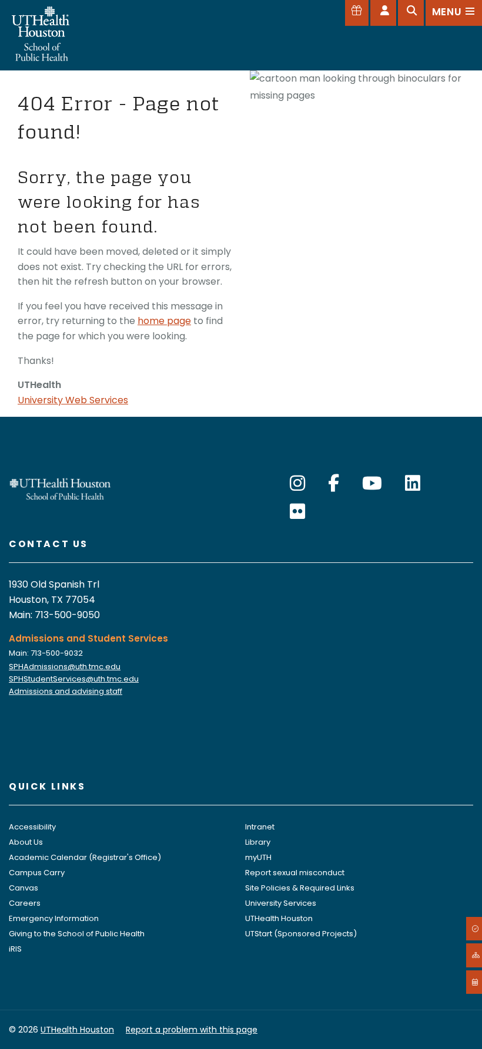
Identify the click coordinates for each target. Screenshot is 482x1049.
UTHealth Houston (279, 918)
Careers (25, 903)
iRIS (15, 948)
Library (257, 842)
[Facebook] (333, 483)
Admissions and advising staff (65, 691)
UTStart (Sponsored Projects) (301, 933)
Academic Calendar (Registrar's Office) (85, 857)
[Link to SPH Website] (60, 488)
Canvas (23, 887)
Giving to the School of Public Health (77, 933)
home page (164, 321)
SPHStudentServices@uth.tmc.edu (74, 678)
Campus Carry (37, 872)
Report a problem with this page (191, 1029)
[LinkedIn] (412, 483)
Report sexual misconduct (294, 872)
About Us (26, 842)
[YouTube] (372, 483)
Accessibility (32, 826)
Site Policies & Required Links (299, 887)
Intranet (260, 826)
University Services (280, 903)
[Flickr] (297, 511)
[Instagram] (297, 483)
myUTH (258, 857)
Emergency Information (54, 918)
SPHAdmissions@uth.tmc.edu (64, 666)
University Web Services (73, 400)
